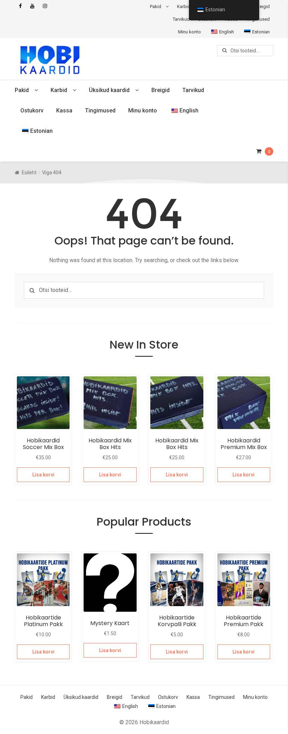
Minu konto (189, 31)
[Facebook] (20, 6)
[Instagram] (45, 6)
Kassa (64, 110)
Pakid (155, 6)
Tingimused (100, 110)
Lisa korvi (43, 475)
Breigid (262, 6)
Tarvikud (181, 19)
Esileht (29, 172)
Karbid (183, 6)
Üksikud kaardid (109, 90)
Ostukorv (32, 110)
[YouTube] (32, 6)
